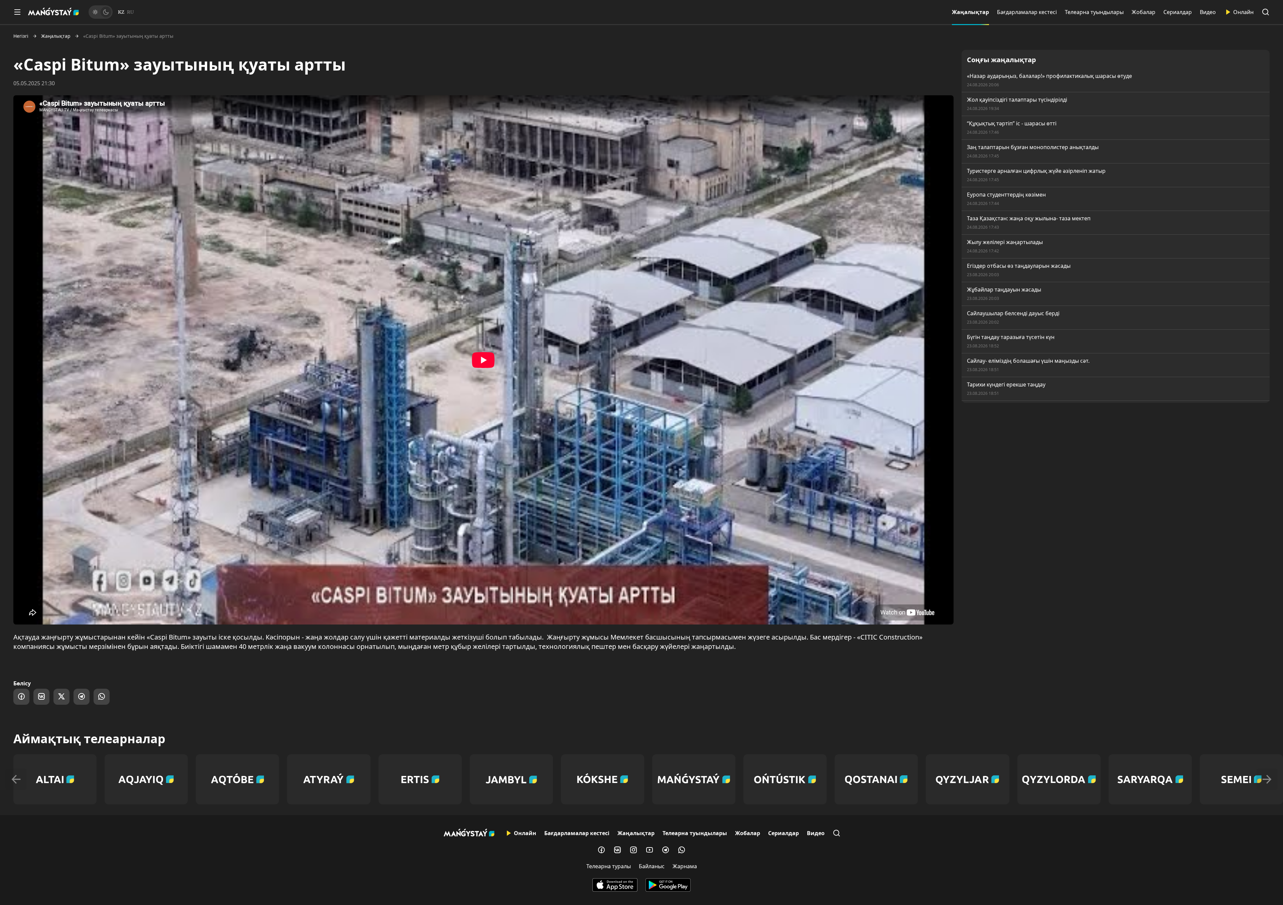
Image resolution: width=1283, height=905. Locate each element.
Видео (1208, 12)
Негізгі (20, 36)
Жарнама (685, 866)
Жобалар (1143, 12)
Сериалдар (1177, 12)
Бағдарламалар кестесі (1027, 12)
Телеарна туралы (608, 866)
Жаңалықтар (970, 12)
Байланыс (652, 866)
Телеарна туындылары (1094, 12)
